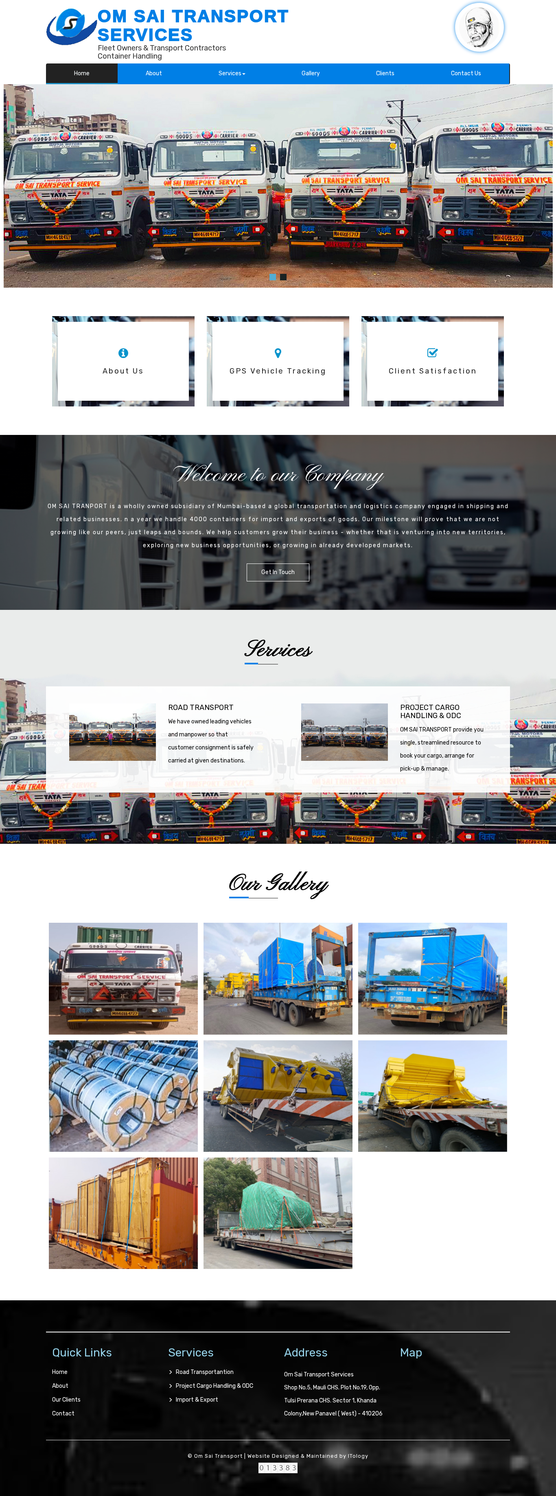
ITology (358, 1456)
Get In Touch (278, 572)
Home (82, 73)
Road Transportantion (205, 1372)
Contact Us (466, 73)
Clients (385, 73)
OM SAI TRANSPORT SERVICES (193, 25)
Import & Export (197, 1399)
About (154, 73)
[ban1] (272, 277)
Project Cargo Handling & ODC (214, 1385)
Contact (63, 1413)
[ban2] (283, 277)
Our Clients (66, 1399)
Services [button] (230, 73)
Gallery (311, 73)
